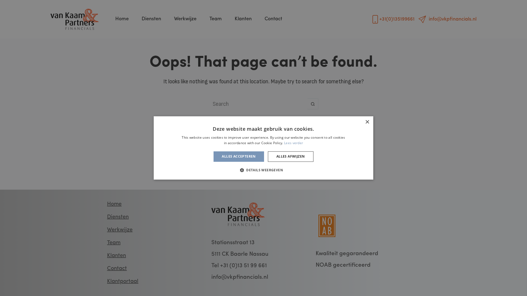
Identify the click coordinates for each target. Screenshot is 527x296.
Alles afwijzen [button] (290, 156)
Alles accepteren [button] (239, 156)
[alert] (263, 148)
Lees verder (293, 143)
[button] (263, 170)
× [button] (367, 122)
